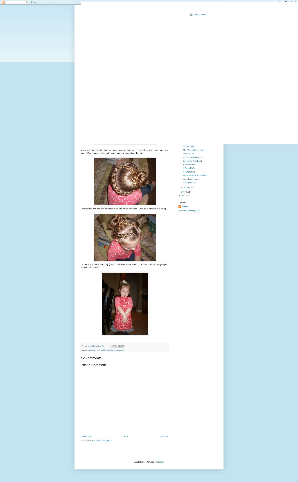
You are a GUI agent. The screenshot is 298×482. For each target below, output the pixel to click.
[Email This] (111, 346)
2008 (183, 192)
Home (125, 436)
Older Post (164, 436)
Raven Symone (189, 183)
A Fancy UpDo (189, 168)
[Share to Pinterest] (122, 346)
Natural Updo (188, 146)
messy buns (110, 350)
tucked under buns (191, 179)
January (187, 187)
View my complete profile (189, 211)
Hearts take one (189, 172)
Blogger (160, 462)
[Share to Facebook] (120, 346)
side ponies (120, 350)
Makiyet (185, 207)
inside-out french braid (96, 350)
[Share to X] (117, 346)
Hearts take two (189, 165)
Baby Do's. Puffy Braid (192, 161)
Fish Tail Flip (188, 154)
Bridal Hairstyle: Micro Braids (195, 175)
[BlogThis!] (114, 346)
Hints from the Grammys (193, 157)
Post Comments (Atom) (102, 441)
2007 (183, 195)
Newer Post (86, 436)
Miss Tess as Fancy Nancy (194, 150)
